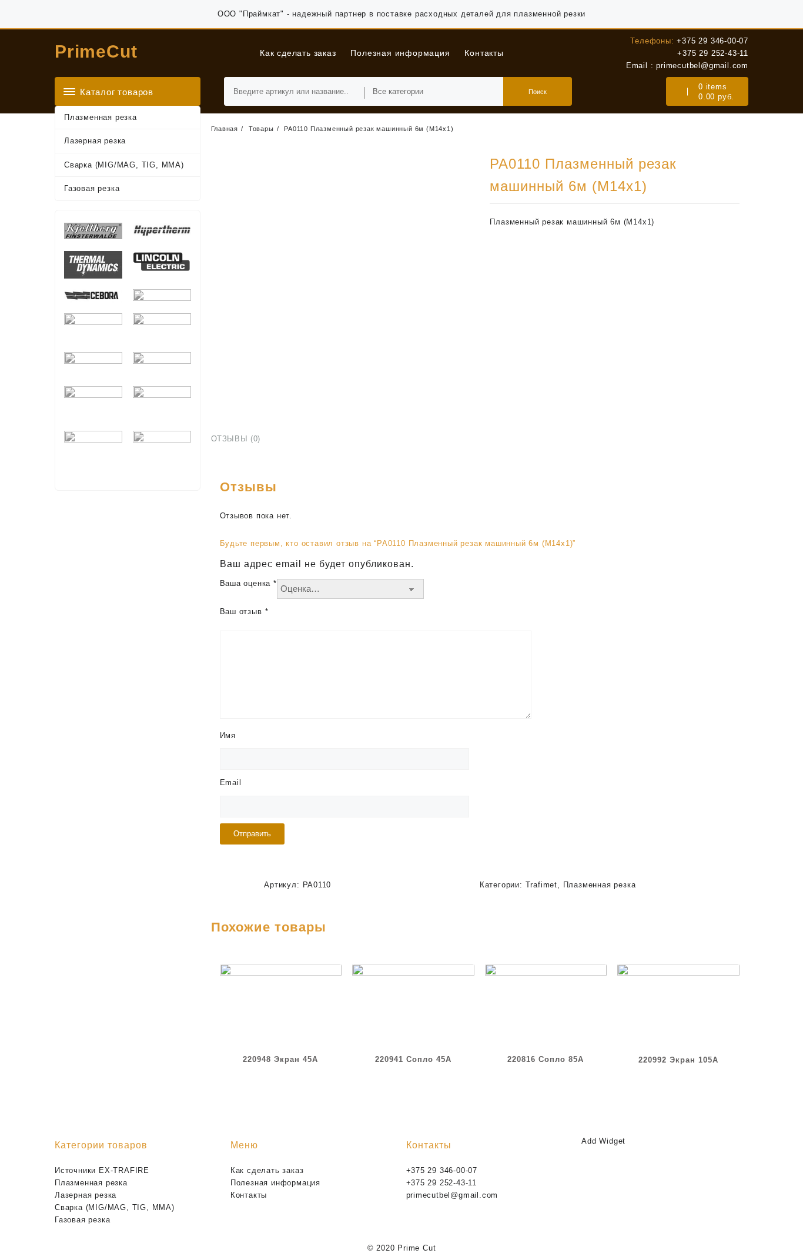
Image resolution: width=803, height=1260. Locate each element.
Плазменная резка (100, 117)
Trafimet (541, 884)
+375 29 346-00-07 (712, 40)
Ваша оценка (248, 583)
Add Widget (603, 1141)
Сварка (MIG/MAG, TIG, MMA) (124, 164)
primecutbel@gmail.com (702, 65)
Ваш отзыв (244, 611)
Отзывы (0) (236, 438)
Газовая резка (91, 188)
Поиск (537, 91)
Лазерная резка (95, 140)
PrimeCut (96, 51)
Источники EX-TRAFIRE (102, 1170)
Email (231, 782)
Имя (228, 735)
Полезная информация (275, 1182)
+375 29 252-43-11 (712, 53)
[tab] (240, 439)
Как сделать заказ (267, 1170)
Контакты (248, 1195)
